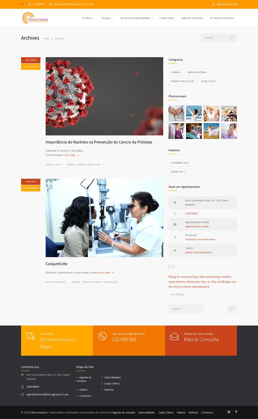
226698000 (38, 4)
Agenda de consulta (83, 379)
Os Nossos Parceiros (222, 18)
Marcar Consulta (201, 339)
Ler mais (70, 155)
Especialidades (112, 377)
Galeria (83, 389)
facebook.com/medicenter (200, 239)
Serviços (106, 18)
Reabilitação (110, 282)
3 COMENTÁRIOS (30, 188)
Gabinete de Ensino (192, 18)
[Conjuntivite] (104, 218)
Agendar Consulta (227, 4)
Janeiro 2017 (178, 171)
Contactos (85, 395)
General (71, 164)
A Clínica (87, 18)
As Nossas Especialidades (135, 18)
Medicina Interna (91, 282)
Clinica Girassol (38, 412)
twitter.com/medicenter (198, 252)
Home (46, 38)
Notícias (109, 389)
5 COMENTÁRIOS (30, 66)
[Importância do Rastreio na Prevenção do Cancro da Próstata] (104, 96)
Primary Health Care (89, 164)
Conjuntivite (56, 263)
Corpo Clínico (167, 18)
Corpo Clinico (112, 383)
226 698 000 (124, 339)
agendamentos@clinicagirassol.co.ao (47, 394)
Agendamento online (197, 226)
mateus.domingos (56, 282)
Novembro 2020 (179, 162)
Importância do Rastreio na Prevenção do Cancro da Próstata (99, 142)
